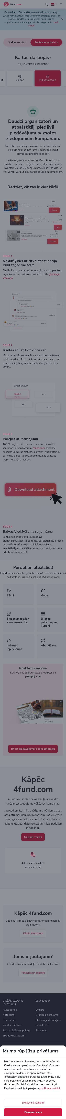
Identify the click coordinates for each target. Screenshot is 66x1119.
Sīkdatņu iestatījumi (33, 1102)
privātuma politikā (49, 1088)
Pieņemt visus (33, 1112)
